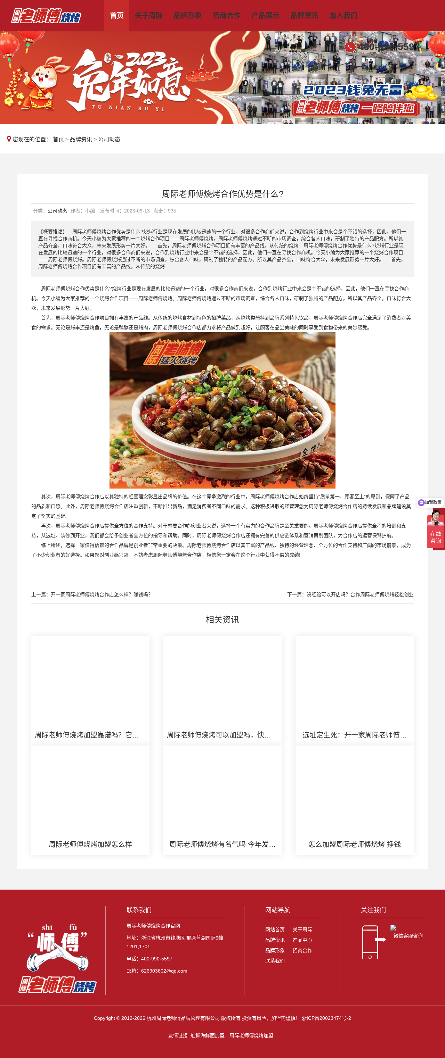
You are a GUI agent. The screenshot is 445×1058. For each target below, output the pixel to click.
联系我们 (275, 961)
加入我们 (343, 15)
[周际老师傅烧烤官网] (53, 15)
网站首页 (275, 929)
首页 (117, 15)
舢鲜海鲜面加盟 (208, 1035)
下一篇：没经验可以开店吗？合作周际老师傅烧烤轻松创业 (350, 594)
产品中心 (302, 940)
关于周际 (149, 15)
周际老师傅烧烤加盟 (251, 1035)
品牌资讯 (304, 15)
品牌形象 (188, 15)
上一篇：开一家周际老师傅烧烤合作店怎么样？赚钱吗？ (92, 594)
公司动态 (109, 139)
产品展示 (266, 15)
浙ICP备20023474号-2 (326, 1018)
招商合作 (227, 15)
